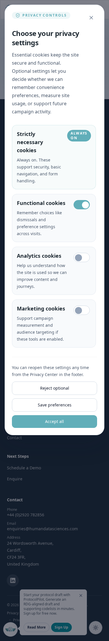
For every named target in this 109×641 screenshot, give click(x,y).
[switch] (81, 204)
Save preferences (55, 405)
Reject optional (54, 388)
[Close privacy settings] (91, 17)
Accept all (54, 421)
